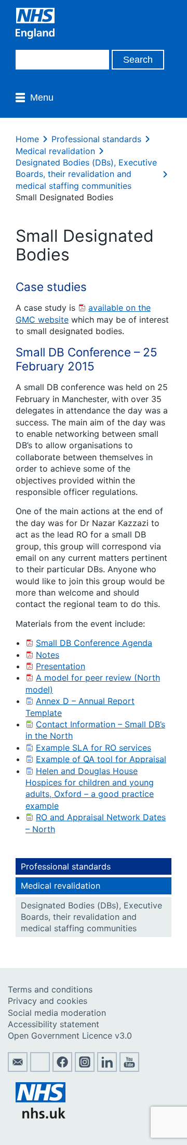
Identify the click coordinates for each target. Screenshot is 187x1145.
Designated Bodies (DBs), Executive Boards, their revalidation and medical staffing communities (86, 174)
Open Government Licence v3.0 (70, 1035)
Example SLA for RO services (93, 747)
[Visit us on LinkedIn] (107, 1069)
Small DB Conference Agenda (94, 643)
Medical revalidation (55, 151)
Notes (47, 655)
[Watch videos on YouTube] (129, 1069)
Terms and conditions (50, 989)
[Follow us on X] (40, 1069)
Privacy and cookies (47, 1001)
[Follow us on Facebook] (62, 1069)
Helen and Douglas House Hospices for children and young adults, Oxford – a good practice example (89, 788)
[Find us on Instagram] (85, 1069)
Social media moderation (57, 1013)
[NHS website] (40, 1115)
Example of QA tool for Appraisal (101, 759)
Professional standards (96, 139)
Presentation (60, 666)
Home (27, 139)
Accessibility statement (53, 1024)
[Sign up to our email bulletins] (18, 1069)
